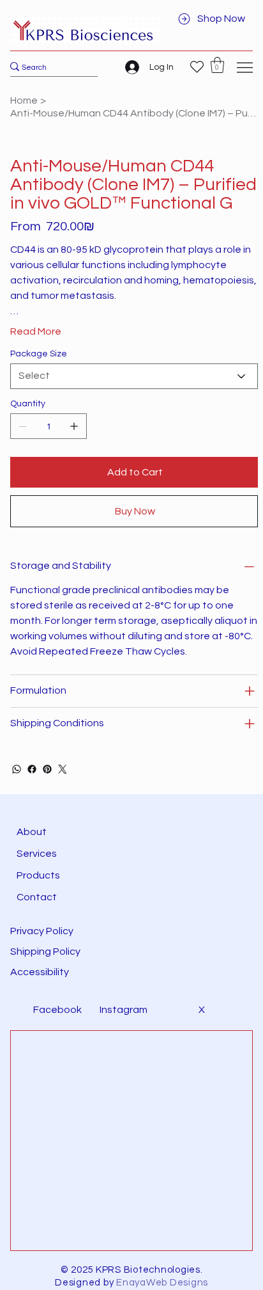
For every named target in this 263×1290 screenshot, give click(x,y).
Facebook (57, 1010)
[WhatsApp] (16, 769)
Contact (37, 897)
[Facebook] (32, 769)
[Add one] (74, 426)
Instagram (123, 1010)
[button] (217, 65)
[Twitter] (62, 769)
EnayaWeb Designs (162, 1282)
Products (38, 875)
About (32, 832)
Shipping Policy (45, 951)
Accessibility (40, 972)
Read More (35, 331)
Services (37, 853)
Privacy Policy (41, 931)
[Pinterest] (47, 769)
